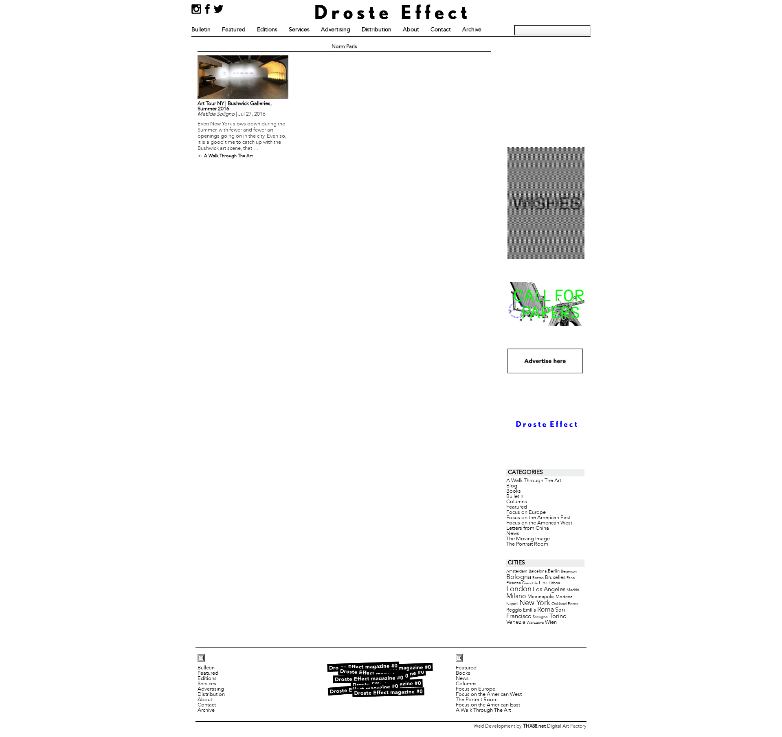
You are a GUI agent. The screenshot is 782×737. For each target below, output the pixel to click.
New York (534, 603)
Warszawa (535, 623)
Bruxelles (555, 577)
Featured (234, 30)
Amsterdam (516, 571)
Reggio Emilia (521, 610)
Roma (545, 610)
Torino (558, 616)
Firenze (513, 583)
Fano (571, 578)
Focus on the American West (539, 523)
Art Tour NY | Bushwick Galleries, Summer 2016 (235, 106)
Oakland (559, 604)
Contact (441, 30)
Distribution (376, 30)
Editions (267, 30)
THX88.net (534, 726)
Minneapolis (540, 596)
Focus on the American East (538, 518)
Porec (573, 604)
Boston (538, 578)
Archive (471, 30)
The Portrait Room (527, 544)
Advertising (335, 30)
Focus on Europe (526, 512)
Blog (511, 486)
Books (513, 491)
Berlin (554, 571)
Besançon (569, 571)
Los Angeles (549, 589)
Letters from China (527, 528)
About (411, 30)
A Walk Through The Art (228, 156)
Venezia (515, 622)
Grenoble (530, 583)
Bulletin (201, 30)
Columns (516, 502)
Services (299, 30)
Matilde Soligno (216, 114)
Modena (564, 596)
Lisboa (554, 583)
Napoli (512, 604)
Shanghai (540, 617)
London (519, 589)
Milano (516, 596)
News (512, 534)
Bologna (518, 577)
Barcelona (538, 571)
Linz (543, 583)
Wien (551, 622)
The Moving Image (528, 539)
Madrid (573, 590)
